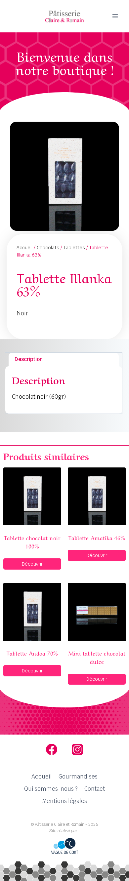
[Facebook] (51, 749)
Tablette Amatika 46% (96, 537)
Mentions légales (64, 801)
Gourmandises (78, 776)
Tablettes (74, 248)
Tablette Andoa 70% (32, 653)
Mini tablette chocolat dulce (96, 657)
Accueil (24, 248)
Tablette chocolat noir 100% (32, 541)
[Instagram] (77, 749)
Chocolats (48, 248)
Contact (94, 788)
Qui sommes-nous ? (51, 788)
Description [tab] (29, 359)
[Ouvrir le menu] (115, 16)
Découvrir (32, 564)
